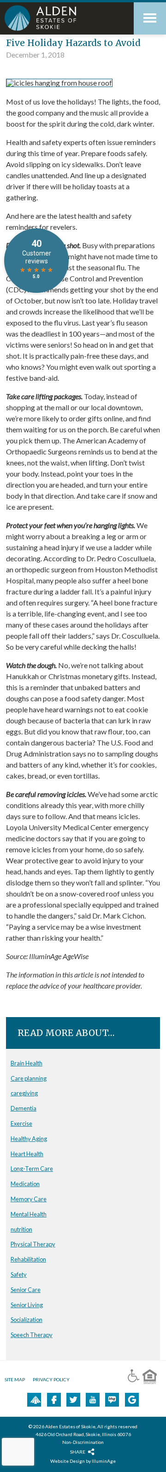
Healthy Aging (29, 1138)
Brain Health (26, 1063)
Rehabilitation (28, 1259)
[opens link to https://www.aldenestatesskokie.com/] (60, 18)
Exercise (21, 1123)
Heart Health (27, 1154)
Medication (25, 1183)
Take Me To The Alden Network (35, 1400)
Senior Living (27, 1305)
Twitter (73, 1400)
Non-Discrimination (83, 1442)
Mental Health (29, 1214)
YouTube (93, 1400)
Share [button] (77, 1451)
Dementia (23, 1108)
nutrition (21, 1229)
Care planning (29, 1078)
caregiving (24, 1093)
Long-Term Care (32, 1168)
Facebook (54, 1400)
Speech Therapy (32, 1334)
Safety (19, 1274)
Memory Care (29, 1199)
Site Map (15, 1379)
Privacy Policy (51, 1379)
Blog (112, 1400)
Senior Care (26, 1289)
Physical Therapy (33, 1244)
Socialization (26, 1319)
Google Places (132, 1400)
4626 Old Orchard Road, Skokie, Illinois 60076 (83, 1434)
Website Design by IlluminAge (83, 1461)
